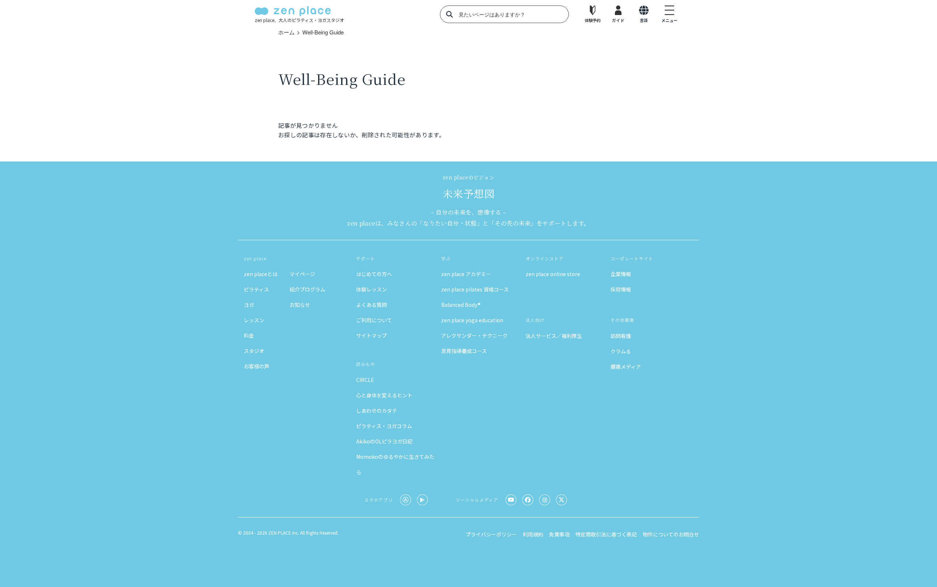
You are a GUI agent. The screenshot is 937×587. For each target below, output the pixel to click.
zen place (255, 258)
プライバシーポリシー (491, 534)
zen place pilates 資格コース (475, 289)
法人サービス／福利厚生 (554, 335)
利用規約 (533, 534)
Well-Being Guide (323, 32)
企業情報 (621, 274)
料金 (249, 335)
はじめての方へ (374, 274)
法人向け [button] (535, 320)
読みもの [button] (365, 364)
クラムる (621, 351)
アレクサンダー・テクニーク (474, 335)
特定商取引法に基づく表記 (606, 534)
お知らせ (300, 304)
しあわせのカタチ (376, 410)
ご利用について (374, 320)
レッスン (254, 320)
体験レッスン (371, 289)
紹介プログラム (307, 289)
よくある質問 (371, 304)
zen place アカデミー (466, 274)
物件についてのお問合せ (671, 534)
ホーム (286, 32)
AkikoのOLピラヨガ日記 (384, 441)
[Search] (449, 14)
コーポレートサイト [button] (632, 258)
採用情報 (621, 289)
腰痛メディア (626, 366)
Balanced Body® (461, 304)
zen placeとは (260, 274)
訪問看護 (621, 335)
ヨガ (249, 304)
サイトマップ (371, 335)
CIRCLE (365, 379)
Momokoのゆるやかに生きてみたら (395, 464)
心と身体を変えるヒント (384, 395)
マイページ (302, 274)
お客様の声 (256, 366)
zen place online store (553, 274)
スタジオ (254, 350)
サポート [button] (365, 258)
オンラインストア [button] (545, 258)
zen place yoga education (472, 320)
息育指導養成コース (464, 350)
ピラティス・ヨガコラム (384, 426)
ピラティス (256, 289)
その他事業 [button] (622, 320)
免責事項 (559, 534)
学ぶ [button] (446, 258)
